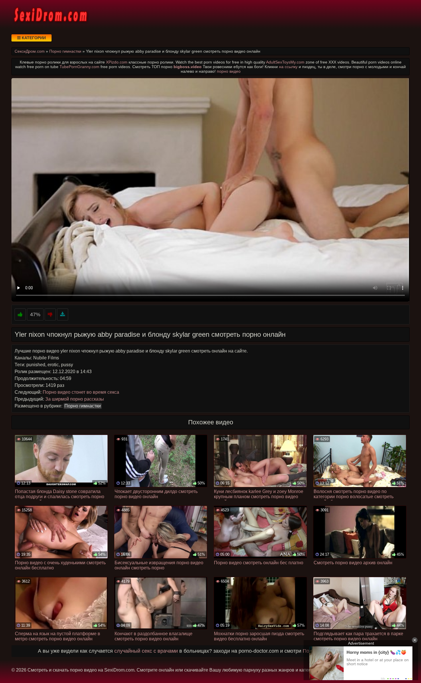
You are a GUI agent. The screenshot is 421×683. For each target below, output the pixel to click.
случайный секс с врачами (146, 651)
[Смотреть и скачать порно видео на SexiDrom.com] (50, 14)
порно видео (229, 71)
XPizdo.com (116, 62)
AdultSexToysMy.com (285, 62)
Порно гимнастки (82, 405)
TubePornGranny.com (79, 66)
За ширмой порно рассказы (74, 399)
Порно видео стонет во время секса (81, 392)
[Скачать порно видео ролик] (62, 314)
